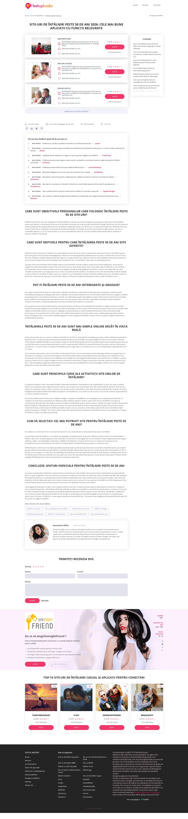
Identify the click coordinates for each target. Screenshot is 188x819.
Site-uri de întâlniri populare (68, 757)
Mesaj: (28, 581)
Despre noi (29, 785)
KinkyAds (86, 779)
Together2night (109, 191)
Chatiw (60, 783)
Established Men (89, 786)
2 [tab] (162, 644)
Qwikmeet (34, 179)
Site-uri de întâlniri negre (92, 776)
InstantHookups (95, 167)
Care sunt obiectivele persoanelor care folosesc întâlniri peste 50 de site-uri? (147, 54)
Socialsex (46, 162)
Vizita (114, 47)
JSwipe (42, 151)
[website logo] (41, 46)
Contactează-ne (30, 764)
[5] (43, 566)
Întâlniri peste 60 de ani (80, 509)
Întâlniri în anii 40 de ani (56, 514)
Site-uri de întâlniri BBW (66, 763)
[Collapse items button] (76, 111)
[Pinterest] (41, 128)
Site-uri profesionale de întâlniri (56, 509)
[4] (41, 566)
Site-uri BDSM (88, 763)
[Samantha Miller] (39, 534)
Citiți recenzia (41, 722)
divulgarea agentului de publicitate (147, 792)
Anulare (45, 601)
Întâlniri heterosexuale (35, 514)
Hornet (85, 793)
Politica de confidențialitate (35, 771)
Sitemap (28, 782)
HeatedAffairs (88, 783)
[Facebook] (27, 128)
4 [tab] (162, 650)
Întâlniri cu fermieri (34, 509)
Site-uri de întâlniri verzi (99, 514)
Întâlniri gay (87, 770)
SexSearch (62, 797)
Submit (32, 601)
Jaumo (97, 143)
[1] (34, 566)
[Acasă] (39, 6)
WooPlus (33, 198)
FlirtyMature (35, 186)
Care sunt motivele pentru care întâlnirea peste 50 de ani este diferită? (144, 62)
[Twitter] (36, 128)
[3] (38, 566)
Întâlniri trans (88, 766)
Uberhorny (62, 793)
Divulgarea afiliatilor (32, 778)
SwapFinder (62, 786)
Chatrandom (87, 797)
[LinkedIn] (32, 128)
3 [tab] (162, 647)
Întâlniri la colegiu (100, 509)
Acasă (135, 5)
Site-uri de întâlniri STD (78, 514)
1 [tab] (162, 641)
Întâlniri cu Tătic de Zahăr (67, 766)
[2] (36, 566)
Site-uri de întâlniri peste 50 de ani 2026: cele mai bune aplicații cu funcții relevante (147, 46)
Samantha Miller (61, 525)
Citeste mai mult (114, 52)
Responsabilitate (31, 775)
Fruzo (60, 779)
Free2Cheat (106, 155)
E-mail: (80, 571)
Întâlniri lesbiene (64, 776)
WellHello (61, 790)
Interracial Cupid (89, 790)
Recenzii (145, 5)
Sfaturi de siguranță (32, 768)
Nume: (28, 571)
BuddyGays (98, 172)
